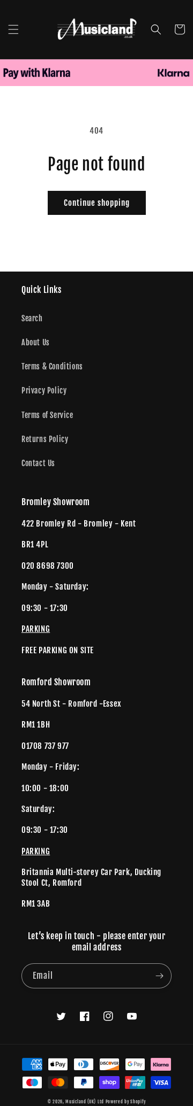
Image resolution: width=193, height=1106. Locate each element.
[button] (13, 29)
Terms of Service (47, 415)
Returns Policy (44, 439)
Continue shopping (97, 203)
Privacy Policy (43, 390)
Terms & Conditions (52, 366)
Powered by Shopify (126, 1101)
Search (32, 318)
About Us (35, 342)
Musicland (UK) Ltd (84, 1101)
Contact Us (38, 463)
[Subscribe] (159, 975)
